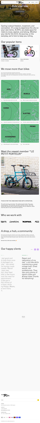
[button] (3, 2)
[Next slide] (37, 51)
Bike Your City (5, 421)
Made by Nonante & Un (11, 421)
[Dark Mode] (29, 2)
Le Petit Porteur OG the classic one (9, 59)
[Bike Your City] (20, 2)
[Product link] (10, 53)
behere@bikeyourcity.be (5, 410)
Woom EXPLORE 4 (24, 59)
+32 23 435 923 (4, 408)
